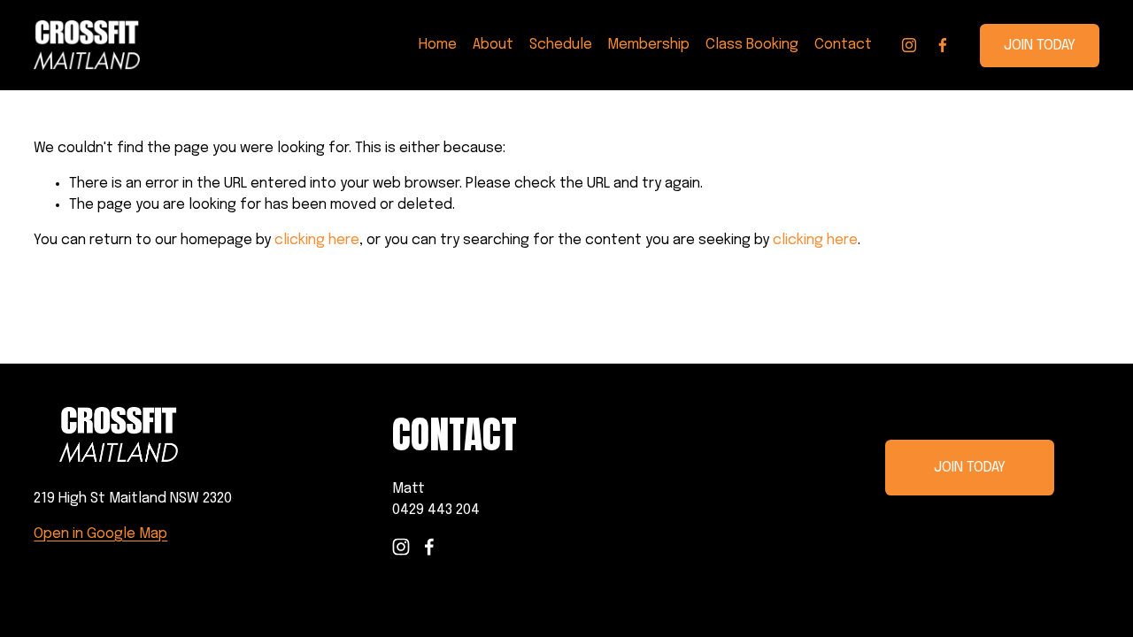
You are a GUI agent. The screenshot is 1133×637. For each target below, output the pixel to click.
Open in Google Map (100, 533)
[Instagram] (909, 45)
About (493, 44)
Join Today (1039, 45)
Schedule (560, 44)
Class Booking (751, 44)
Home (438, 44)
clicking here (316, 240)
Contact (843, 44)
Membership (648, 44)
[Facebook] (943, 45)
